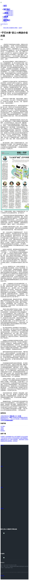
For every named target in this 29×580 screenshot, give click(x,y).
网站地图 (2, 575)
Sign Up (6, 23)
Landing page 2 (9, 11)
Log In (2, 23)
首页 (5, 6)
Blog (4, 20)
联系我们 (6, 20)
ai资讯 (5, 13)
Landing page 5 (9, 15)
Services (5, 17)
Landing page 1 (9, 10)
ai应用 (20, 27)
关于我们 (6, 9)
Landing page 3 (9, 12)
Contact (5, 21)
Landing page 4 (9, 14)
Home (4, 9)
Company (5, 19)
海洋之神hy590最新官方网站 (10, 27)
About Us (5, 16)
